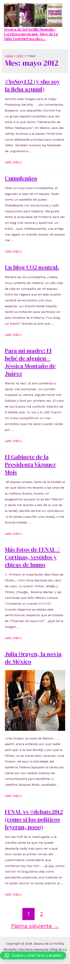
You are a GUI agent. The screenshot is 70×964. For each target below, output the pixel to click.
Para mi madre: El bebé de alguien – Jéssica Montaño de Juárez (30, 362)
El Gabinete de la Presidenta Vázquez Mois (30, 464)
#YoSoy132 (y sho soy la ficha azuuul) (32, 85)
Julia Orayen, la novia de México (33, 658)
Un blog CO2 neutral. (32, 267)
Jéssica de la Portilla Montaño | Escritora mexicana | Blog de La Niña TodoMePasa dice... (31, 34)
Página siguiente (35, 926)
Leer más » (13, 162)
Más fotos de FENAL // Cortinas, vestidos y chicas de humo (32, 557)
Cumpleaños (21, 178)
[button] (33, 955)
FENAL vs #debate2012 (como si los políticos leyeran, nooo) (34, 819)
